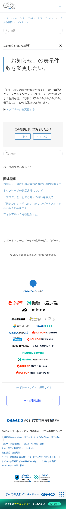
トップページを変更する (20, 109)
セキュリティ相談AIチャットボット (18, 448)
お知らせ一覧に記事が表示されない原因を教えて (32, 184)
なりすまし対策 (49, 461)
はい (24, 136)
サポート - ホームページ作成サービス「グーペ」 (28, 18)
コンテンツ (22, 22)
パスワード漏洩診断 (11, 444)
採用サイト (45, 387)
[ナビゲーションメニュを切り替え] (60, 6)
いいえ (43, 136)
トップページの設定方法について (23, 190)
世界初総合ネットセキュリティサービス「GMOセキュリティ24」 (31, 437)
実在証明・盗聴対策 (11, 452)
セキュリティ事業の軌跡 (13, 465)
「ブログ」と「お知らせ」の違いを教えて (28, 197)
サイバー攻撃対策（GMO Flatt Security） (20, 461)
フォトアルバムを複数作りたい (21, 214)
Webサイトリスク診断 (34, 444)
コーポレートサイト (25, 387)
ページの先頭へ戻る (15, 167)
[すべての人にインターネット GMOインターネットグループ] (28, 494)
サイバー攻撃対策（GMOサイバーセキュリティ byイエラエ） (30, 457)
